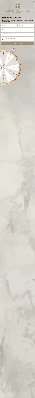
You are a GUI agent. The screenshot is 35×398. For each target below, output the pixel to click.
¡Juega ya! (17, 43)
